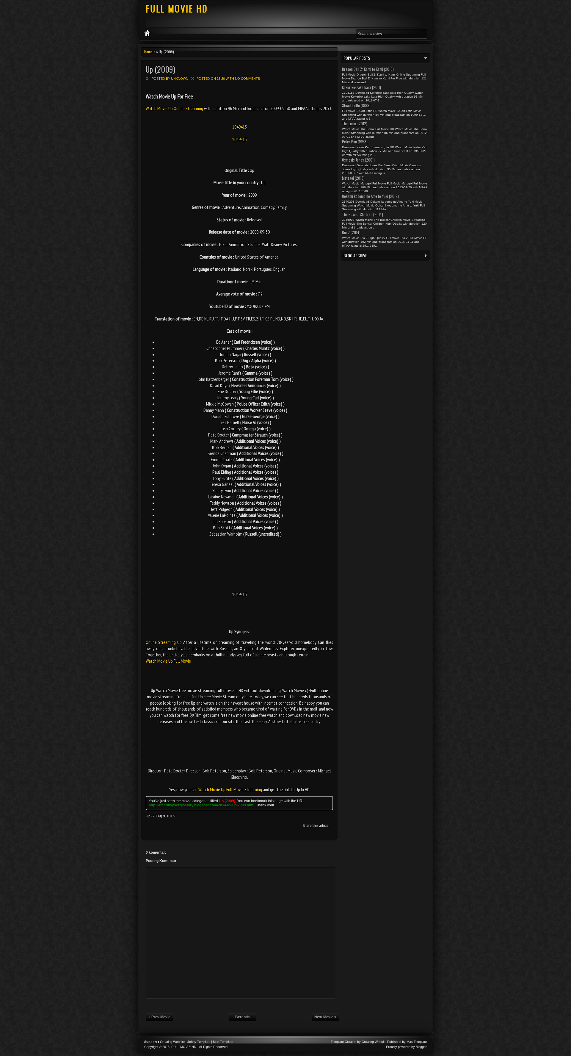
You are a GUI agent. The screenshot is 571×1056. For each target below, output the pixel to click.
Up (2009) (160, 69)
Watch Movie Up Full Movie (168, 661)
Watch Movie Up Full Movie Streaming (230, 789)
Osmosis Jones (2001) (358, 160)
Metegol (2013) (353, 178)
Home (148, 51)
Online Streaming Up (164, 642)
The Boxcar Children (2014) (362, 214)
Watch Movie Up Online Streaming (175, 108)
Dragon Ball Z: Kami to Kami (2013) (368, 69)
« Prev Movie (159, 1017)
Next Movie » (325, 1017)
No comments (247, 78)
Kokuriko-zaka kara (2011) (361, 87)
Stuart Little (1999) (356, 105)
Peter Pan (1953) (355, 142)
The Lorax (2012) (354, 123)
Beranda (242, 1017)
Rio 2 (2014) (351, 232)
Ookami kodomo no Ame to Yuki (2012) (370, 196)
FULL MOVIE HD (177, 8)
